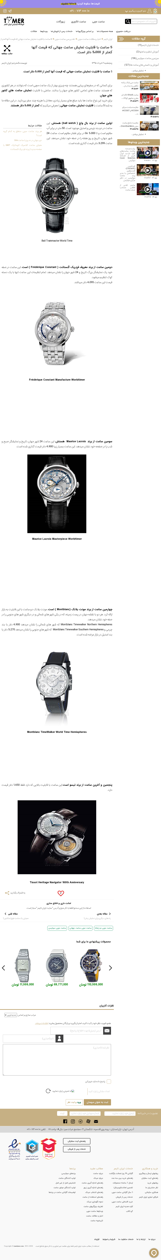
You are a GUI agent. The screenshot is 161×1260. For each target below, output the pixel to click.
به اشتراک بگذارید (17, 893)
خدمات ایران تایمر (123, 1168)
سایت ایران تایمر (44, 908)
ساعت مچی (98, 21)
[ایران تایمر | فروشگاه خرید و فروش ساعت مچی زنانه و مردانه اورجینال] (14, 21)
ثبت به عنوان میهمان (97, 1102)
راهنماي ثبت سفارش (150, 1178)
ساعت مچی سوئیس (57, 928)
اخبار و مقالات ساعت (94, 1216)
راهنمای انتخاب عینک (94, 1192)
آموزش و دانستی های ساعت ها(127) (141, 65)
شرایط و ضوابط (109, 1239)
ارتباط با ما (141, 1239)
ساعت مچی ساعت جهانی (80, 928)
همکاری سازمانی (151, 1192)
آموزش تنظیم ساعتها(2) (147, 51)
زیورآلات (60, 21)
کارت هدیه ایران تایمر (124, 1206)
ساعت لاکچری (78, 21)
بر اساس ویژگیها (86, 31)
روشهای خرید (152, 1183)
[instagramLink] (73, 1121)
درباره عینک (98, 1178)
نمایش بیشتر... (137, 70)
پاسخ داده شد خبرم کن (95, 1081)
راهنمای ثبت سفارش (77, 1141)
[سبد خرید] (155, 11)
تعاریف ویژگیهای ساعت (93, 1206)
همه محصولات (106, 31)
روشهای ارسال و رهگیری (148, 1173)
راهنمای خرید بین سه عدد (122, 1178)
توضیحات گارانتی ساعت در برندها (62, 1192)
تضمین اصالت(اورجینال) (123, 1187)
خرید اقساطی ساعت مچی (122, 1202)
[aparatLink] (88, 1121)
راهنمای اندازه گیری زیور (93, 1187)
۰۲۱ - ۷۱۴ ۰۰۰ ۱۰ (79, 11)
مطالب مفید (96, 1168)
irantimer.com (19, 1246)
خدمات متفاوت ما (125, 1239)
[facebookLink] (65, 1121)
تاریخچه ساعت (97, 1220)
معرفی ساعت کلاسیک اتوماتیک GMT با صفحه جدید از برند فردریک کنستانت (22, 147)
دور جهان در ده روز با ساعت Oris (28, 140)
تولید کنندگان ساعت (67, 1178)
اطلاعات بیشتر (41, 1023)
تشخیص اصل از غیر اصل (66, 1183)
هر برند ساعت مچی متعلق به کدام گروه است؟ (22, 133)
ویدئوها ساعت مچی (94, 1211)
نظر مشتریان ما (151, 1187)
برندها (72, 1168)
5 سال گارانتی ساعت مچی (122, 1192)
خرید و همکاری (150, 1168)
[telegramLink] (80, 1121)
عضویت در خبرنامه (148, 1113)
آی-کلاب (129, 1211)
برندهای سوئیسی (68, 1173)
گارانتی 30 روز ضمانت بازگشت (121, 1173)
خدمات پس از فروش (62, 31)
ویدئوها (43, 31)
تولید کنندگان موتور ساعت (65, 1187)
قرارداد (96, 1239)
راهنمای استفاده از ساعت (93, 1197)
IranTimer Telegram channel (9, 11)
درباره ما (152, 1239)
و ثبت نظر (74, 1102)
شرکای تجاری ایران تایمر (148, 1197)
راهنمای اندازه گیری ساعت (92, 1183)
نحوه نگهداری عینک (95, 1202)
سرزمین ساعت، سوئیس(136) (145, 58)
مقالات (34, 31)
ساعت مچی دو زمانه (103, 928)
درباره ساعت (98, 1173)
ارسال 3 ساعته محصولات (123, 1183)
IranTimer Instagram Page (5, 11)
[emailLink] (96, 1121)
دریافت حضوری (123, 31)
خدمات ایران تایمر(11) (148, 45)
